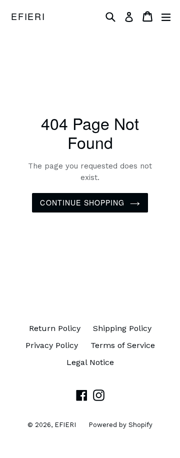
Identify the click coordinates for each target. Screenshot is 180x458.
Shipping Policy (122, 328)
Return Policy (54, 328)
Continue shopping (82, 203)
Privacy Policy (52, 345)
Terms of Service (122, 345)
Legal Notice (90, 362)
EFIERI (28, 16)
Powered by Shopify (120, 424)
